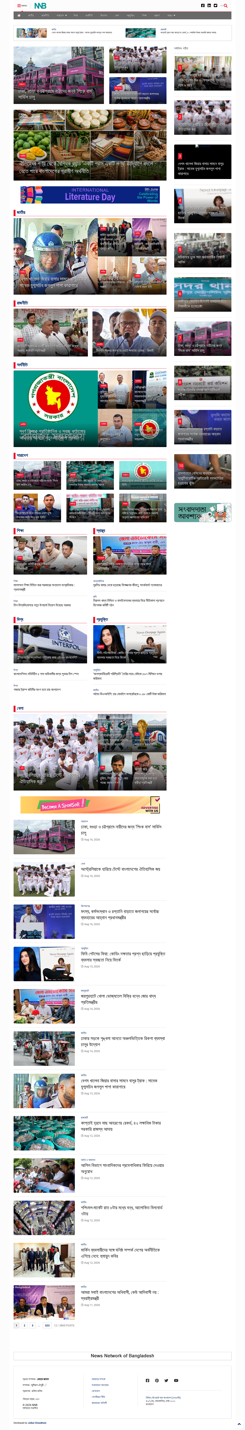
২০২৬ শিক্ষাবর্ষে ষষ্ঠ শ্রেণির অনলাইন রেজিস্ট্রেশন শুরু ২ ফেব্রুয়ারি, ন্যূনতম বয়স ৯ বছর (201, 80)
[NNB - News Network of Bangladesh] (40, 7)
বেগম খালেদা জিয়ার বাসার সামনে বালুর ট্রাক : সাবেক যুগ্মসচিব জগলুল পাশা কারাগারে (54, 282)
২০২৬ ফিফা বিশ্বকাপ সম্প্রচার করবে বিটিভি (146, 742)
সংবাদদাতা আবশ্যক (100, 1385)
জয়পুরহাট (101, 558)
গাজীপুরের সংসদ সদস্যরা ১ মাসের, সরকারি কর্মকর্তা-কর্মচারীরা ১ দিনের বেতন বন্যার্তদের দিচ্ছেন (89, 513)
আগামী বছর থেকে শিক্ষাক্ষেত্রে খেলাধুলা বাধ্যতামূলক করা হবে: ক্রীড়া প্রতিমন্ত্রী (146, 776)
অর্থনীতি (89, 15)
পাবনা (19, 507)
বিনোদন (103, 15)
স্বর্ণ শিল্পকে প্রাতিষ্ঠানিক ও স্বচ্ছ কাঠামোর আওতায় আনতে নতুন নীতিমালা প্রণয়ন (52, 434)
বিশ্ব (76, 15)
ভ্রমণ (157, 15)
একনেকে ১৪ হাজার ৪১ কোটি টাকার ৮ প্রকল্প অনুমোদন (112, 434)
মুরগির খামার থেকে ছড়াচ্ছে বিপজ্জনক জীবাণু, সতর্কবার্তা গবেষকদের (127, 585)
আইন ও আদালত (58, 29)
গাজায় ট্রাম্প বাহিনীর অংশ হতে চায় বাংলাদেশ (37, 690)
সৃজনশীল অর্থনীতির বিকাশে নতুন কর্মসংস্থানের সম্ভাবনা (149, 434)
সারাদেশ (60, 15)
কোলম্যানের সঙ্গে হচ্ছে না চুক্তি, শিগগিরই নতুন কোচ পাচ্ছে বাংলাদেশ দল (114, 778)
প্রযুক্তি (131, 15)
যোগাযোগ (96, 1390)
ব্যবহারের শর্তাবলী (99, 1402)
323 (47, 1325)
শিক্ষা (144, 15)
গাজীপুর (72, 503)
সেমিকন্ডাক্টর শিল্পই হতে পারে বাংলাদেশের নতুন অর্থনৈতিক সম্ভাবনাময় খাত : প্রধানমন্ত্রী (149, 394)
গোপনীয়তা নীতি (98, 1396)
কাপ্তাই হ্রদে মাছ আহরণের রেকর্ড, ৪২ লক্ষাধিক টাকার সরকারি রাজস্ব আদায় (88, 482)
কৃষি (94, 596)
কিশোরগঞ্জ (118, 88)
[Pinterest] (157, 1380)
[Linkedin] (209, 5)
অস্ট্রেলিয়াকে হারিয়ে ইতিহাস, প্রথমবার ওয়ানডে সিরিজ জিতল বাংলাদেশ (114, 739)
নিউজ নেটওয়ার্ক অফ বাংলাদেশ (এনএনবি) (163, 1397)
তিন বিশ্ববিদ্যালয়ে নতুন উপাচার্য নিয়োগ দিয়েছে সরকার (42, 605)
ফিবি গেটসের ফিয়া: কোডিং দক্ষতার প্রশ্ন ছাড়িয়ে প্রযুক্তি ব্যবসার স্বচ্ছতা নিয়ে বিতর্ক (202, 213)
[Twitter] (215, 5)
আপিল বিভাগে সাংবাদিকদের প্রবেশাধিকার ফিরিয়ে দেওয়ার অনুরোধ (75, 32)
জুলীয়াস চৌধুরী (37, 1385)
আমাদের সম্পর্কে (98, 1379)
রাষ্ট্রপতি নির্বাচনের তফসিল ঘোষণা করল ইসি (148, 284)
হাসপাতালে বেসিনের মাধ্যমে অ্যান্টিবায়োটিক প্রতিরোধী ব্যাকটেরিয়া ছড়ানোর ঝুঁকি (200, 478)
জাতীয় (31, 15)
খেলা (117, 15)
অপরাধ (125, 503)
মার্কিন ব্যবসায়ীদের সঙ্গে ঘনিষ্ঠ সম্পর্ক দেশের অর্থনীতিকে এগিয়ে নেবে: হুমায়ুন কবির (112, 241)
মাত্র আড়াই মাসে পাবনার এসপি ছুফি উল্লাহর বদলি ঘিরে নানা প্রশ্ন (33, 515)
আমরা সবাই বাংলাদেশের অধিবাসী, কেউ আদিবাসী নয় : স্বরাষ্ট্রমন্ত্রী (149, 243)
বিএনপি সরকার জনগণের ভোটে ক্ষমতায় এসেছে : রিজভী (125, 350)
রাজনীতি (45, 15)
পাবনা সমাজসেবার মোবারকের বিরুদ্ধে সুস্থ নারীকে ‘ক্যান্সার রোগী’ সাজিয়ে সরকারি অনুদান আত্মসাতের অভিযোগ (142, 513)
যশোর (20, 339)
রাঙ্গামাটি (72, 475)
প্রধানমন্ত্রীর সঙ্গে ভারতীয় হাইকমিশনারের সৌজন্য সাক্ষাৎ (113, 282)
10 (181, 465)
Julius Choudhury (37, 1423)
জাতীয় (163, 29)
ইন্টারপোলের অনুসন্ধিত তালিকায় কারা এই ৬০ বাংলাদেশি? (47, 657)
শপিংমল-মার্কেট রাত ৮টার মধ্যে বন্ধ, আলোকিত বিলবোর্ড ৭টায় (183, 32)
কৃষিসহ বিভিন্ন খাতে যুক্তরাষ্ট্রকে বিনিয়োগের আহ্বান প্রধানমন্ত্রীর (112, 396)
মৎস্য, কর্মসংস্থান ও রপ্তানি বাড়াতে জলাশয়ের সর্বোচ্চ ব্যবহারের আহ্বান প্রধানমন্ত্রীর (200, 434)
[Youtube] (176, 1380)
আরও (169, 15)
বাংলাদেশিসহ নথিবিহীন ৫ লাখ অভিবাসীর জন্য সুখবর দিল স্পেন (46, 674)
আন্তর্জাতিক (98, 581)
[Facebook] (203, 5)
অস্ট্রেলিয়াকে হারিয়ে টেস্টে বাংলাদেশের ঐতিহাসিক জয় (50, 778)
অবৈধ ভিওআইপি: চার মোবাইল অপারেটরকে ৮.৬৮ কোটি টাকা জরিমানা (129, 694)
